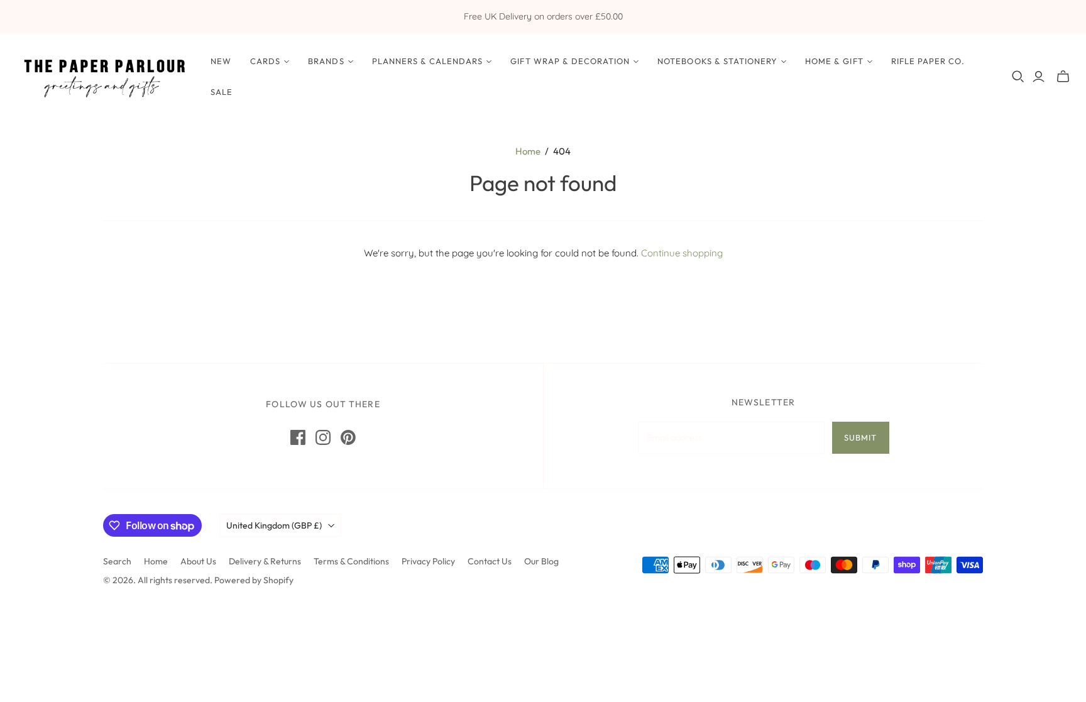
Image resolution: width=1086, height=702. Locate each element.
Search (117, 561)
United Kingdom (274, 525)
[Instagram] (323, 437)
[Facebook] (297, 437)
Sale (222, 92)
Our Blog (541, 561)
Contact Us (490, 561)
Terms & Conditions (351, 561)
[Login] (1038, 77)
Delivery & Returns (265, 561)
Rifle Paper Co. (928, 61)
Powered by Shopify (253, 580)
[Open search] (1018, 76)
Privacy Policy (428, 561)
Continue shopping (682, 253)
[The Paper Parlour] (104, 76)
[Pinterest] (348, 437)
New (221, 61)
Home (527, 151)
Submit (860, 437)
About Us (198, 561)
